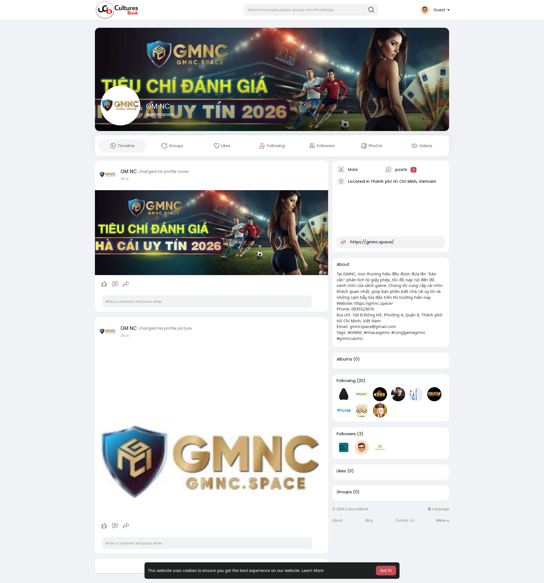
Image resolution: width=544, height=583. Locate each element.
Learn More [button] (313, 570)
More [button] (441, 520)
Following (346, 380)
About (337, 520)
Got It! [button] (386, 570)
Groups (344, 492)
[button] (310, 10)
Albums (344, 359)
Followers (346, 434)
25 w (124, 178)
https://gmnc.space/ (372, 242)
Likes (341, 471)
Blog (369, 520)
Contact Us (404, 520)
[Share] (126, 284)
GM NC (158, 106)
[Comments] (115, 284)
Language (440, 509)
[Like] (114, 284)
